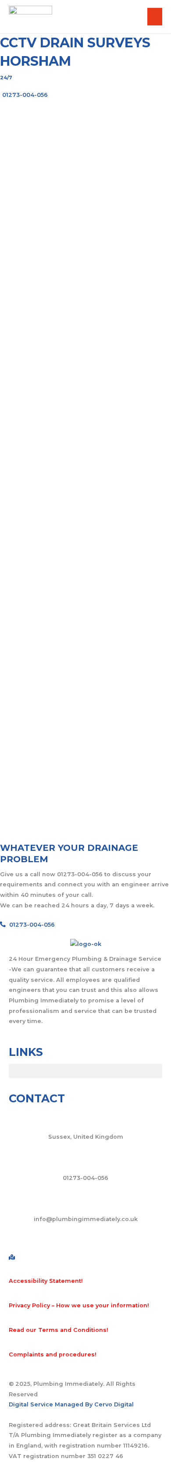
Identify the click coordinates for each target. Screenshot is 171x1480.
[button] (85, 1071)
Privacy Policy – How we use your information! (79, 1305)
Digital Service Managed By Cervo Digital (71, 1404)
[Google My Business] (85, 1257)
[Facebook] (85, 1238)
